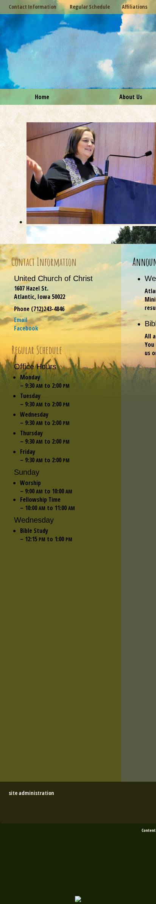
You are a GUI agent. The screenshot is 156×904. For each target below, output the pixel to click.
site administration (31, 793)
